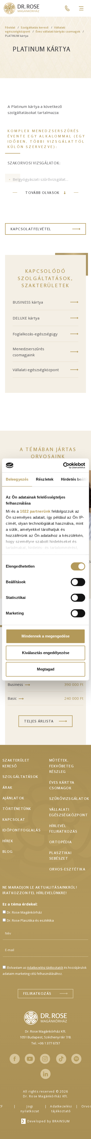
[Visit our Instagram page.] (45, 1059)
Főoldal (10, 27)
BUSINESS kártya (28, 302)
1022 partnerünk (35, 511)
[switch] (78, 582)
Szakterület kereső (16, 763)
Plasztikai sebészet (60, 855)
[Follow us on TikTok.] (61, 1059)
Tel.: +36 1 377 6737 (45, 1043)
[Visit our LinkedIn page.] (45, 1074)
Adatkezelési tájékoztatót (45, 968)
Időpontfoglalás (22, 830)
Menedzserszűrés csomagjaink (28, 351)
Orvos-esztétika (67, 869)
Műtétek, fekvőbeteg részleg (61, 766)
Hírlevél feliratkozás (63, 828)
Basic (12, 698)
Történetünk (17, 808)
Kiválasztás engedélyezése (45, 653)
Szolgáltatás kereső (35, 27)
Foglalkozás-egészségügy (35, 333)
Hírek (8, 841)
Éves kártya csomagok (61, 785)
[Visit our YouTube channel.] (30, 1059)
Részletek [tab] (44, 479)
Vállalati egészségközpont (36, 369)
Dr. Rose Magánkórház (24, 912)
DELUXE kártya (26, 317)
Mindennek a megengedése (45, 636)
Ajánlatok (14, 798)
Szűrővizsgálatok (69, 798)
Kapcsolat (14, 819)
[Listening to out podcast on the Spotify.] (76, 1059)
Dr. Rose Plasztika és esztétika (30, 920)
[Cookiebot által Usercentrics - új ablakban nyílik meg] (64, 465)
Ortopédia (60, 842)
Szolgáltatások (20, 776)
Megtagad (45, 669)
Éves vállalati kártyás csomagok (58, 31)
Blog (8, 851)
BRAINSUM (61, 1121)
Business (15, 684)
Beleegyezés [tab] (17, 479)
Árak (8, 787)
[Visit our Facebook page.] (15, 1059)
